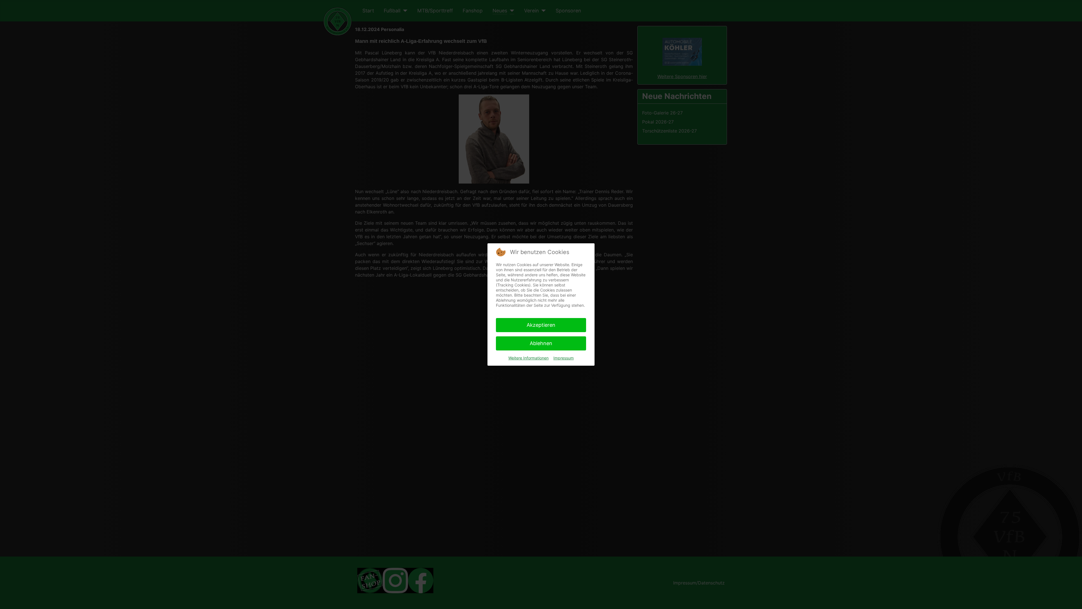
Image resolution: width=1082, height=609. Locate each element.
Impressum (563, 358)
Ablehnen (541, 343)
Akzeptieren (541, 325)
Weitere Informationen (528, 358)
